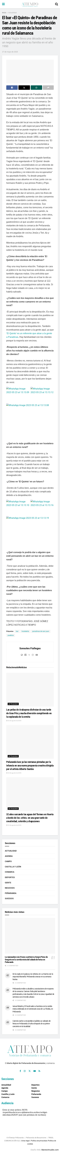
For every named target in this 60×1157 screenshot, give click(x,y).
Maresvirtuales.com (50, 1150)
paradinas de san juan (40, 631)
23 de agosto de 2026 (14, 720)
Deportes (10, 877)
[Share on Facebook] (12, 87)
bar (17, 631)
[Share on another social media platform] (48, 87)
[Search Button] (56, 4)
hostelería (25, 631)
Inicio (4, 13)
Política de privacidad (39, 1141)
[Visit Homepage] (30, 4)
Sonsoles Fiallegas (30, 648)
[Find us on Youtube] (34, 1071)
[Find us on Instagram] (25, 1071)
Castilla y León (13, 867)
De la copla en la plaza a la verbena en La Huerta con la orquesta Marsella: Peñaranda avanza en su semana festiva (33, 976)
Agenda (9, 856)
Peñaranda (10, 893)
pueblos (11, 635)
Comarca (9, 872)
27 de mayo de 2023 (10, 52)
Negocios (10, 888)
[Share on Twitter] (24, 87)
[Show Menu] (3, 4)
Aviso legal (25, 1141)
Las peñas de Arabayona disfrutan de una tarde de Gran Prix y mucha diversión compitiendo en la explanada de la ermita (29, 713)
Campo (8, 861)
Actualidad (12, 13)
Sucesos (9, 898)
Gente (8, 883)
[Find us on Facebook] (20, 1071)
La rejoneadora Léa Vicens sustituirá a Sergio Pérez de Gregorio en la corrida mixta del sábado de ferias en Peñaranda (26, 960)
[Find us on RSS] (39, 1071)
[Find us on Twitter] (29, 1071)
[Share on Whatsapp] (36, 87)
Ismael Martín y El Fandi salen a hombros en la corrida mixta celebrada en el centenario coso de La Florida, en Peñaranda (33, 1009)
